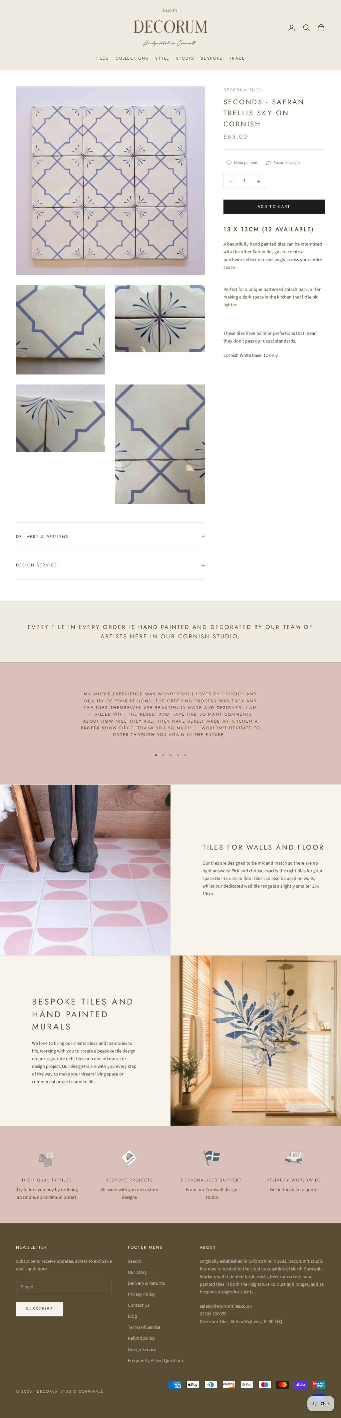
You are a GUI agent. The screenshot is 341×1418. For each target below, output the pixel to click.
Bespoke (212, 58)
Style (162, 58)
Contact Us (139, 1305)
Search (134, 1261)
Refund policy (141, 1338)
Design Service (142, 1349)
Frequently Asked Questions (156, 1360)
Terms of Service (144, 1327)
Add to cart (274, 207)
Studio (185, 58)
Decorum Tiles (242, 90)
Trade (237, 58)
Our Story (137, 1272)
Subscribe (39, 1309)
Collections (132, 58)
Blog (132, 1316)
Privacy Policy (141, 1294)
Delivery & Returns (146, 1283)
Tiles (102, 58)
